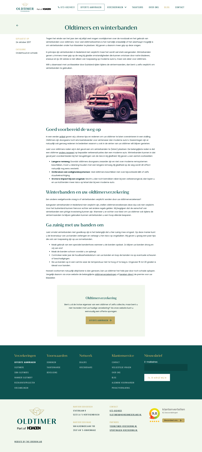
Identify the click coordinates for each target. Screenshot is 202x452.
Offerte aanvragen (91, 7)
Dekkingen (51, 362)
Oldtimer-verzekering (33, 7)
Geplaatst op (22, 38)
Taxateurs (137, 7)
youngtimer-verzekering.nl (123, 426)
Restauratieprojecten (24, 382)
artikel (62, 136)
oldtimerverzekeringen (105, 274)
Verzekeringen (115, 7)
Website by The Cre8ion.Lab (28, 441)
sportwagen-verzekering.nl (124, 430)
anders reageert (66, 152)
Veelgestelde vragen (121, 367)
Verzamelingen (21, 387)
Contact (180, 7)
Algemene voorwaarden (123, 382)
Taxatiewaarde (53, 367)
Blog (167, 7)
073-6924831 (68, 7)
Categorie (21, 49)
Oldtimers (19, 367)
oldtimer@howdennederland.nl (126, 414)
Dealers (83, 362)
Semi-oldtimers (21, 372)
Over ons (154, 7)
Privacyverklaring (121, 387)
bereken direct (127, 274)
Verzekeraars (85, 367)
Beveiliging (52, 372)
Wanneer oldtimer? (23, 377)
